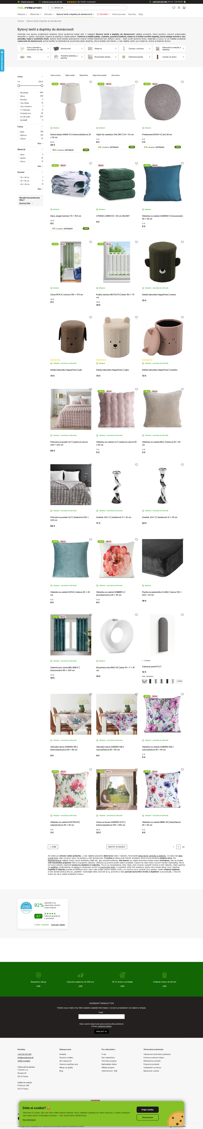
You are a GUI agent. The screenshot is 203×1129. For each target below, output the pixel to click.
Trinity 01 (144, 681)
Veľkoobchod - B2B (109, 1071)
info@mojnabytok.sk (25, 1058)
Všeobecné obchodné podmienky (157, 1054)
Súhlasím (148, 1110)
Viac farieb (31, 103)
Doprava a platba (66, 1058)
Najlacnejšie (70, 75)
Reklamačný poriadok (152, 1061)
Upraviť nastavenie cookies (73, 1126)
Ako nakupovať (65, 1061)
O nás (104, 1054)
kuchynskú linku (107, 867)
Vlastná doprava (27, 2)
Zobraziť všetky (58, 925)
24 (183, 847)
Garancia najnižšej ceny (68, 1064)
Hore (54, 847)
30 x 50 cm (31, 181)
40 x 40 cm (31, 184)
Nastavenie (147, 1117)
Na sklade (31, 93)
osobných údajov (105, 1026)
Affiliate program (108, 1068)
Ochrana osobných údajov (154, 1058)
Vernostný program (109, 1061)
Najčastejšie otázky (109, 1064)
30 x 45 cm (31, 177)
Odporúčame (55, 75)
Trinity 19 (173, 681)
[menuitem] (22, 14)
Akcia (31, 96)
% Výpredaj (31, 110)
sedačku (54, 867)
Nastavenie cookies (151, 1071)
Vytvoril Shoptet (179, 1126)
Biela (31, 132)
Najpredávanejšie (100, 75)
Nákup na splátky (66, 1068)
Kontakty (62, 1054)
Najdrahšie (84, 75)
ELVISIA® (31, 120)
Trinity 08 (150, 681)
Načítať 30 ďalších (116, 847)
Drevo (31, 161)
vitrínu (77, 867)
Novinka (31, 100)
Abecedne (115, 75)
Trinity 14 (155, 681)
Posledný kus (31, 113)
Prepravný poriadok (151, 1064)
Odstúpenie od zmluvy (152, 1068)
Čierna (31, 139)
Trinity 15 (161, 681)
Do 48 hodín (31, 117)
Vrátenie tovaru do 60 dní (52, 2)
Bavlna (31, 158)
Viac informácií (29, 1120)
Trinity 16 (167, 681)
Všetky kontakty (24, 1061)
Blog (61, 1071)
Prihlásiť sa (101, 1031)
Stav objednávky (108, 1058)
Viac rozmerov (31, 106)
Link (38, 986)
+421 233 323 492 (167, 2)
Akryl (31, 155)
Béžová (31, 135)
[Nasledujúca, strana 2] (178, 847)
